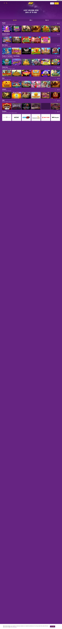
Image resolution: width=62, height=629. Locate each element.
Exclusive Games (6, 34)
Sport (48, 20)
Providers (4, 111)
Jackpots (4, 89)
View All (58, 23)
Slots (3, 78)
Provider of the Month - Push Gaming (10, 56)
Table (3, 100)
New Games (5, 45)
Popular (4, 23)
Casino (15, 20)
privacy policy (14, 626)
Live (31, 20)
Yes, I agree (52, 626)
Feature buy (5, 67)
